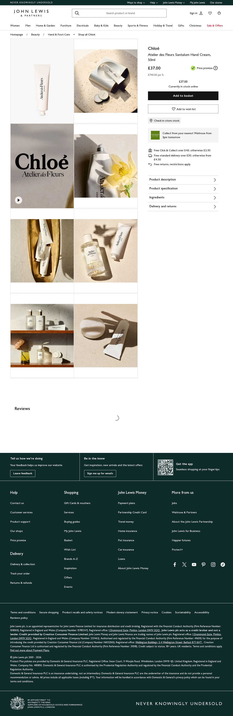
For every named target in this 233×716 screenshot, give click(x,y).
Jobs (174, 503)
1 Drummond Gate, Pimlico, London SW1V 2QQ (134, 630)
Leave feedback (22, 473)
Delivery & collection (22, 564)
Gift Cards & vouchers (77, 503)
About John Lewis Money (133, 568)
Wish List (70, 549)
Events (68, 586)
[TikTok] (223, 565)
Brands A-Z (71, 559)
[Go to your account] (201, 13)
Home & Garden (45, 25)
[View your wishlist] (209, 13)
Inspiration (70, 568)
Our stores (216, 2)
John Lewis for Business (186, 531)
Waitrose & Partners (184, 512)
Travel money (126, 521)
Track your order (20, 573)
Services (69, 512)
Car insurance (126, 549)
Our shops (16, 531)
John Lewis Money (172, 2)
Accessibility (201, 612)
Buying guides (72, 521)
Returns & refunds (21, 582)
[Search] (77, 13)
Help (152, 2)
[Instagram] (213, 565)
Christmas (195, 25)
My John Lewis (197, 2)
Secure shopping (49, 612)
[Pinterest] (203, 565)
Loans (121, 559)
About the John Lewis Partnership (192, 521)
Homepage (16, 34)
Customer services (21, 512)
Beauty (118, 25)
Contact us (17, 503)
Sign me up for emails (100, 473)
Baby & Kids (101, 25)
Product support (20, 521)
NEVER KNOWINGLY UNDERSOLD (31, 2)
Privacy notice (149, 612)
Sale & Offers (215, 25)
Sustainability (183, 612)
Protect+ (177, 549)
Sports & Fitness (138, 25)
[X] (184, 565)
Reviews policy (19, 617)
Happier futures (181, 540)
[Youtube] (194, 565)
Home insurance (127, 531)
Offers (68, 577)
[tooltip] (215, 68)
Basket (68, 540)
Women (15, 25)
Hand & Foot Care (59, 34)
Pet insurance (126, 540)
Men (28, 25)
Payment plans (126, 503)
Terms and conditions (23, 612)
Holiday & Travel (163, 25)
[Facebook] (175, 565)
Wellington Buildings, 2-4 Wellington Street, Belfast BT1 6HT (169, 642)
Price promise (18, 540)
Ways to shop (134, 2)
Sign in (193, 13)
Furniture (65, 25)
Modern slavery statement (122, 612)
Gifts (181, 25)
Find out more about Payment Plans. (30, 650)
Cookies (166, 612)
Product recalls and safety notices (82, 612)
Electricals (83, 25)
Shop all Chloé (86, 34)
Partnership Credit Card (132, 512)
